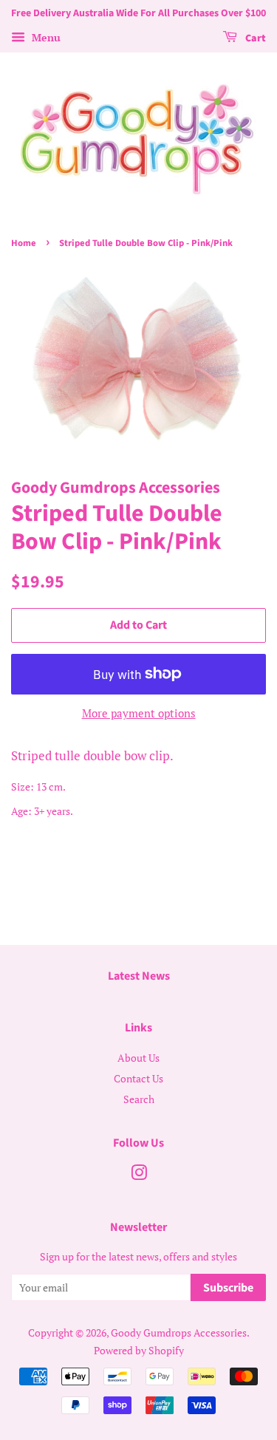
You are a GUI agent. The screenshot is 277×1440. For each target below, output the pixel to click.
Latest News (139, 976)
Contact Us (138, 1078)
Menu (45, 37)
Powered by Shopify (139, 1350)
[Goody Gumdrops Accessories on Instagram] (139, 1175)
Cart (254, 38)
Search (138, 1099)
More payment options (139, 713)
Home (23, 243)
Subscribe (228, 1288)
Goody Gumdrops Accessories (179, 1332)
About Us (138, 1058)
